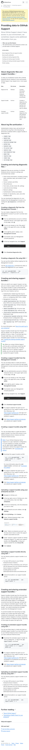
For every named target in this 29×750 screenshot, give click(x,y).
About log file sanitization (11, 125)
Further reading (7, 710)
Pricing (2, 744)
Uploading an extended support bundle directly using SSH (14, 673)
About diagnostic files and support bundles (11, 73)
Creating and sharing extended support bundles (13, 591)
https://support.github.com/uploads (16, 419)
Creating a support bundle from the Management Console (13, 359)
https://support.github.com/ (11, 412)
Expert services (9, 744)
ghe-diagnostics (10, 265)
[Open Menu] (27, 2)
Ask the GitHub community (9, 729)
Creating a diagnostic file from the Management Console (12, 208)
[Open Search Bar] (23, 2)
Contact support (6, 731)
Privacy (17, 743)
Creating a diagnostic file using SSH (13, 258)
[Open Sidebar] (2, 6)
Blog (15, 744)
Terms (13, 743)
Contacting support (16, 5)
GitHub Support (7, 5)
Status (21, 743)
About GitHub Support (10, 713)
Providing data (6, 6)
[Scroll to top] (25, 746)
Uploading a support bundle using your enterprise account (14, 490)
